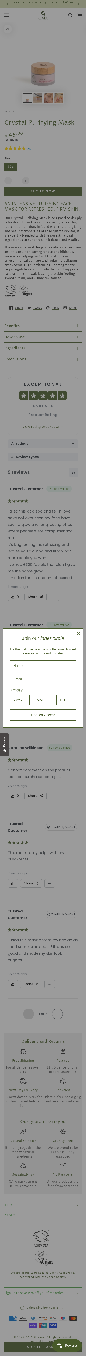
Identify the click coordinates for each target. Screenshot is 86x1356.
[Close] (78, 633)
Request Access (43, 715)
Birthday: (17, 690)
